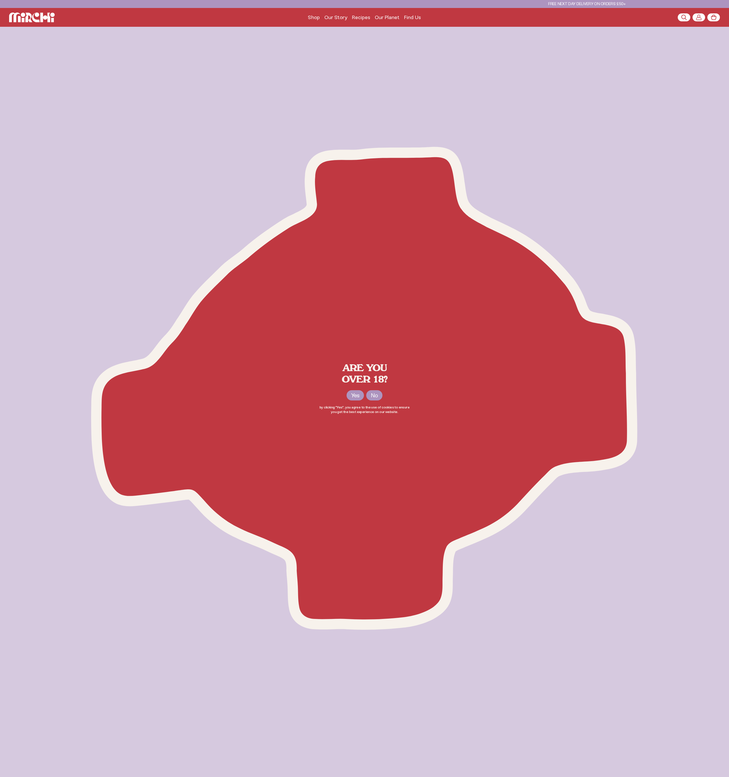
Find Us (412, 17)
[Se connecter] (699, 17)
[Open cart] (713, 17)
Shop (314, 17)
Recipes (361, 17)
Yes (355, 395)
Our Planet (387, 17)
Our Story (335, 17)
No (374, 395)
